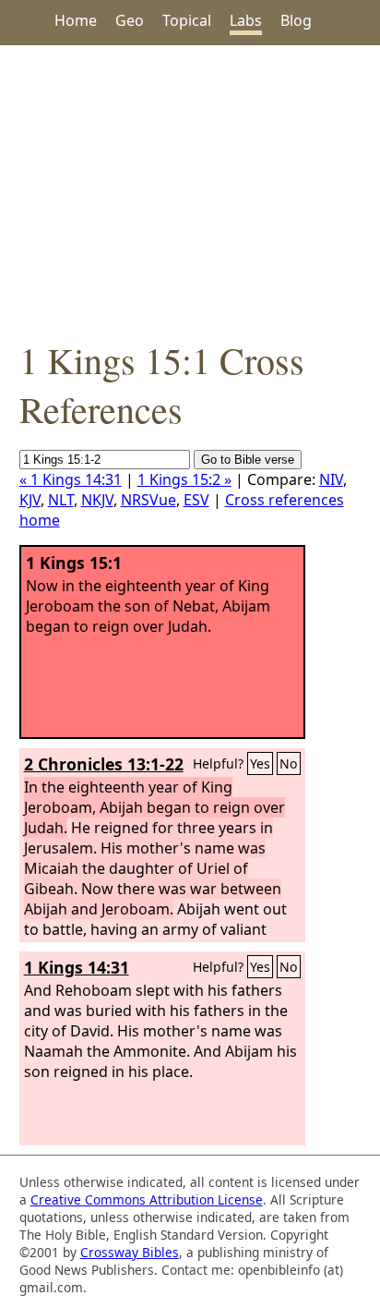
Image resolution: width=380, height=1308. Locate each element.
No (288, 763)
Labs (246, 20)
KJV (30, 500)
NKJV (97, 500)
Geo (129, 20)
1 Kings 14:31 (76, 967)
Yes (260, 763)
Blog (296, 20)
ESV (196, 500)
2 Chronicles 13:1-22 (104, 764)
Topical (186, 20)
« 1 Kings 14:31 (70, 479)
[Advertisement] (190, 190)
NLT (61, 500)
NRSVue (148, 500)
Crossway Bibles (129, 1252)
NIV (331, 479)
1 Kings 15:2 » (184, 479)
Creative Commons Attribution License (146, 1199)
